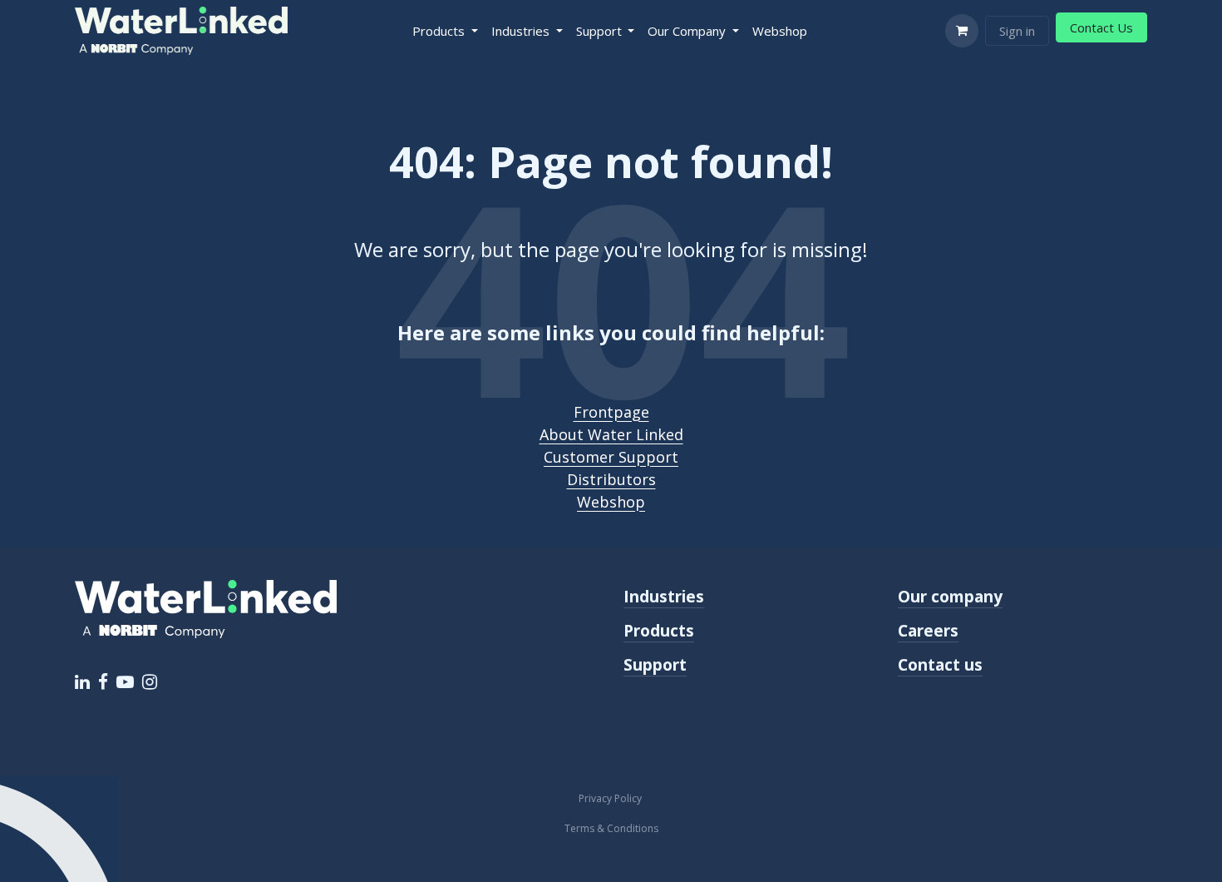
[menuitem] (445, 31)
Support (655, 664)
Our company (950, 596)
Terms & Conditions (611, 828)
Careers (928, 630)
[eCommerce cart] (961, 30)
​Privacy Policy (611, 798)
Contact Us (1101, 27)
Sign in (1017, 30)
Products (658, 630)
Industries (663, 596)
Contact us (940, 664)
